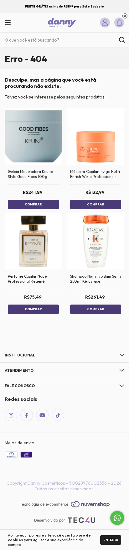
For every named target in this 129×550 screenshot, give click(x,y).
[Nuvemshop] (64, 504)
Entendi (110, 540)
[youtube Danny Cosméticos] (42, 415)
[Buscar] (121, 40)
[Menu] (10, 22)
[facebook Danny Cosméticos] (26, 415)
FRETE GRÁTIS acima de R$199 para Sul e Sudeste (64, 6)
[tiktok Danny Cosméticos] (58, 415)
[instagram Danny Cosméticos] (11, 415)
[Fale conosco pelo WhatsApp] (117, 518)
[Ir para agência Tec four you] (64, 520)
